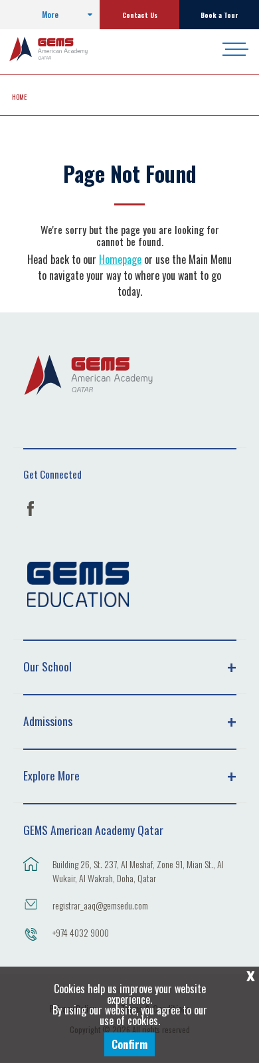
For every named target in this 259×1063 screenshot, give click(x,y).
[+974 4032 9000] (31, 940)
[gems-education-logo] (78, 584)
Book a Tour (219, 15)
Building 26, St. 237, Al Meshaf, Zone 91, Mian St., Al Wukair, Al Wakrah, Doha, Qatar (138, 871)
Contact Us (139, 15)
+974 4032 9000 (80, 932)
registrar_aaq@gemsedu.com (100, 905)
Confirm (129, 1044)
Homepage (120, 259)
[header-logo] (59, 49)
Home (19, 96)
